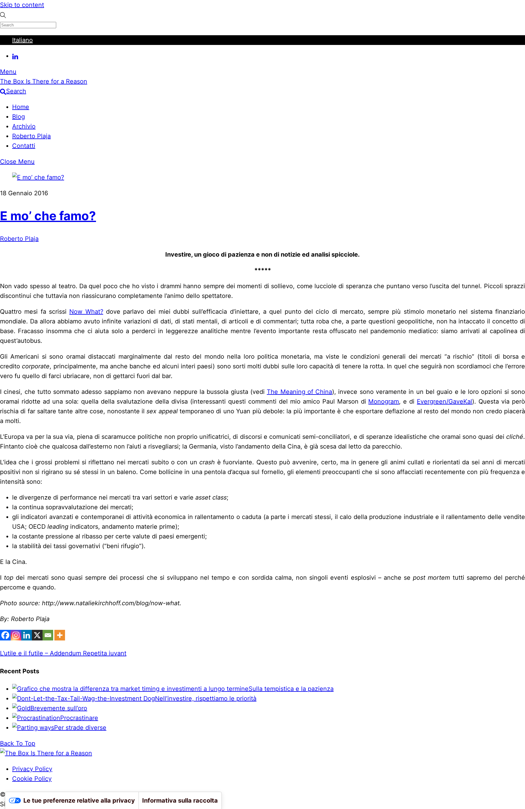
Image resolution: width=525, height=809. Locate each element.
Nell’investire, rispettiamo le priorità (205, 698)
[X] (37, 635)
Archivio (24, 126)
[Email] (48, 635)
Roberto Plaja (31, 136)
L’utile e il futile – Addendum (40, 653)
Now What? (86, 311)
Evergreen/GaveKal (444, 401)
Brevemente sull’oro (58, 708)
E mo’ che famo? (48, 215)
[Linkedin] (26, 635)
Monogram (383, 401)
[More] (59, 635)
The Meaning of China (299, 391)
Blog (18, 116)
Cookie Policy (32, 778)
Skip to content (22, 5)
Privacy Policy (32, 769)
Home (20, 107)
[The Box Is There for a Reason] (46, 753)
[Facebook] (5, 635)
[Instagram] (16, 635)
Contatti (23, 145)
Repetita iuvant (103, 653)
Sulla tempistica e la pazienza (291, 688)
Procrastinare (79, 718)
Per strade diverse (80, 727)
